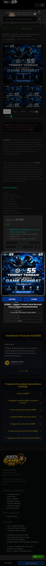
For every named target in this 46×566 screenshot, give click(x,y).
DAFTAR (12, 299)
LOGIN (34, 299)
